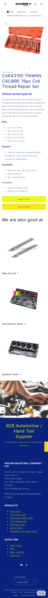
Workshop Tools (17, 524)
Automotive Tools (12, 323)
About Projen (16, 545)
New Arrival (9, 273)
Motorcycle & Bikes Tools (21, 518)
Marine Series (16, 528)
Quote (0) (46, 446)
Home (11, 12)
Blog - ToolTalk (17, 552)
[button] (5, 4)
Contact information (28, 595)
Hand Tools (15, 511)
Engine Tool (21, 12)
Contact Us (24, 453)
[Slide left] (18, 67)
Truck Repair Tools (18, 521)
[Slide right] (29, 67)
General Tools (10, 374)
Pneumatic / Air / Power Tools (23, 531)
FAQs (12, 548)
